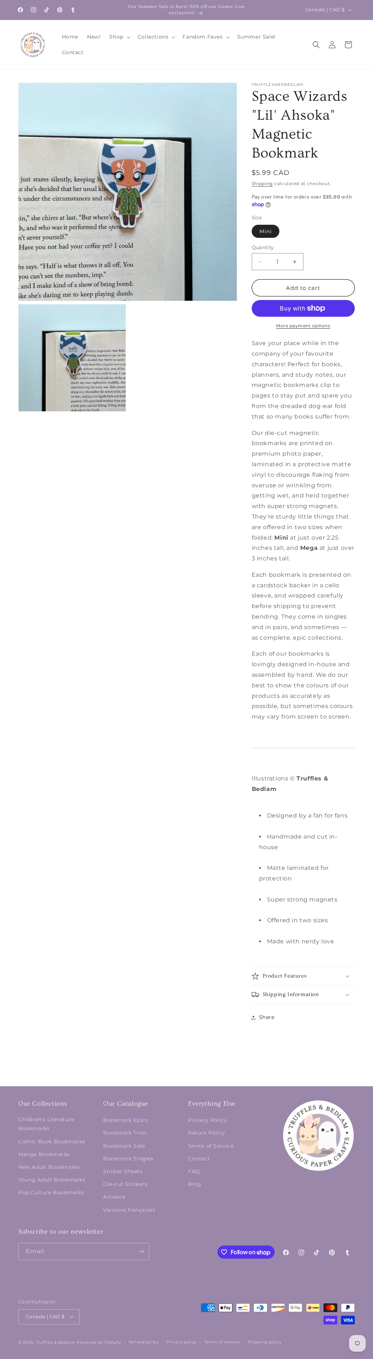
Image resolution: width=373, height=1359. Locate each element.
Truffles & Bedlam (55, 1342)
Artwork (114, 1197)
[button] (119, 36)
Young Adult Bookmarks (52, 1179)
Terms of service (222, 1341)
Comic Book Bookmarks (51, 1141)
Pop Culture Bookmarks (51, 1192)
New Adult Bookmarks (49, 1167)
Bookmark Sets (124, 1146)
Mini (265, 231)
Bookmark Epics (125, 1120)
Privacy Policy (207, 1120)
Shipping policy (264, 1341)
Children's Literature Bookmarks (46, 1124)
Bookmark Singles (128, 1158)
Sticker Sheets (122, 1171)
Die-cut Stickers (125, 1184)
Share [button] (267, 1017)
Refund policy (144, 1341)
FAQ (194, 1171)
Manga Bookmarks (44, 1154)
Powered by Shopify (98, 1342)
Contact (199, 1158)
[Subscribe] (141, 1251)
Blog (194, 1184)
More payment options (303, 325)
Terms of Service (211, 1146)
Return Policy (206, 1133)
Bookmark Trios (125, 1133)
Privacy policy (181, 1341)
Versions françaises (129, 1210)
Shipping (262, 183)
